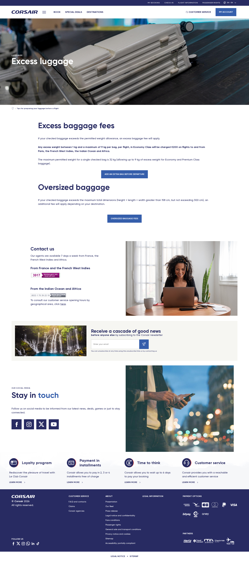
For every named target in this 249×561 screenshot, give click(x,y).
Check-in (168, 3)
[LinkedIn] (33, 544)
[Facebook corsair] (17, 424)
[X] (18, 544)
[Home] (13, 108)
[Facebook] (13, 544)
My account (226, 12)
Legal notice (118, 556)
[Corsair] (25, 12)
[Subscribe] (144, 344)
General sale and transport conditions (123, 529)
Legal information (152, 496)
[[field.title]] (187, 505)
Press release (111, 511)
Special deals (73, 12)
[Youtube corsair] (54, 424)
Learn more (15, 482)
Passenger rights (211, 3)
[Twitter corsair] (41, 424)
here (63, 304)
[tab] (87, 520)
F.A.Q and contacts (77, 502)
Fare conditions (112, 520)
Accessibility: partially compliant (120, 543)
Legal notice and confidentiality (120, 516)
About (109, 496)
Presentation (111, 502)
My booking (154, 3)
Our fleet (109, 506)
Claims (72, 506)
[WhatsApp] (28, 544)
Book (57, 12)
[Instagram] (23, 544)
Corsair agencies (76, 511)
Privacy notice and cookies (117, 534)
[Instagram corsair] (29, 424)
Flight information (188, 3)
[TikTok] (38, 544)
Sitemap (109, 539)
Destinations (95, 12)
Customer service (200, 12)
